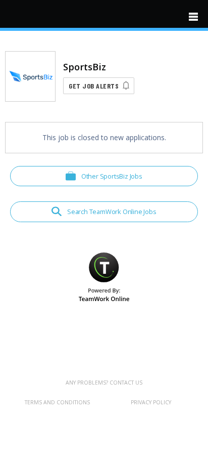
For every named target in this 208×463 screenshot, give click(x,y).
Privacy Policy (151, 402)
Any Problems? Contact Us (104, 382)
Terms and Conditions (57, 402)
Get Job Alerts (94, 85)
